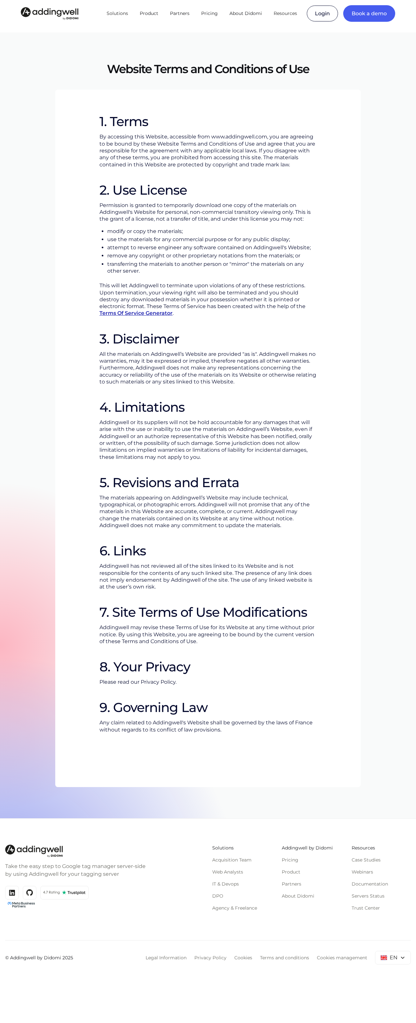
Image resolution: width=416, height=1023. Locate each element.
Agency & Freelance (234, 908)
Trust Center (366, 908)
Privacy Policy (210, 958)
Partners (179, 13)
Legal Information (166, 958)
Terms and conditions (284, 958)
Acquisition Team (232, 860)
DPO (217, 896)
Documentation (370, 884)
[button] (117, 13)
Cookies (243, 958)
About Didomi (245, 13)
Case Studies (366, 860)
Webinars (362, 872)
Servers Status (368, 896)
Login (322, 13)
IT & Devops (225, 884)
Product (149, 13)
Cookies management (342, 958)
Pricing (209, 13)
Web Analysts (227, 872)
